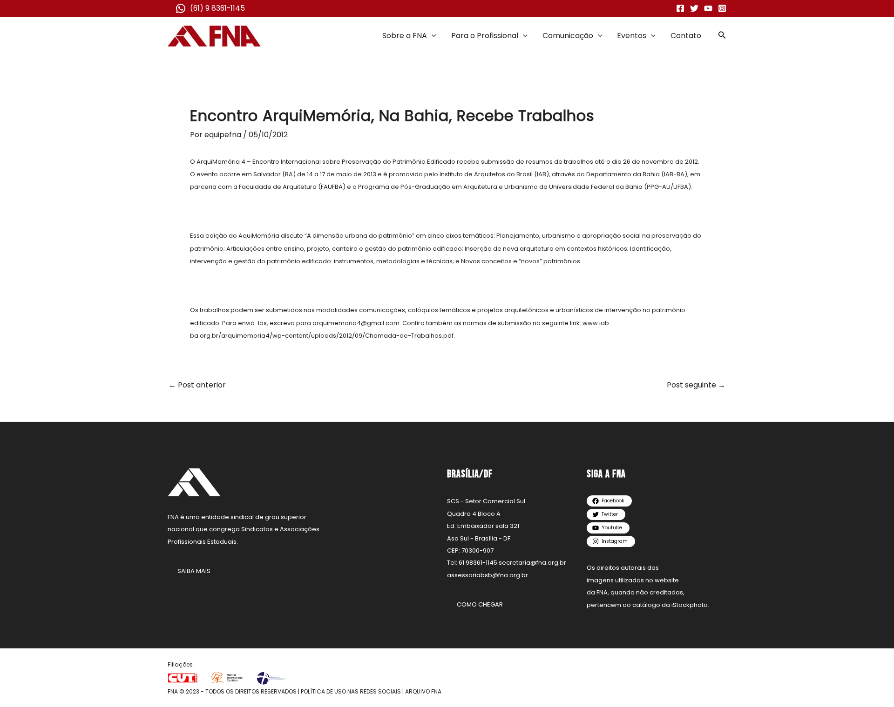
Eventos (631, 35)
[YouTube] (708, 8)
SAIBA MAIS (193, 571)
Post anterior (197, 385)
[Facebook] (680, 8)
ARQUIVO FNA (423, 691)
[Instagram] (722, 8)
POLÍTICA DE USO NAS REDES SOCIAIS (351, 691)
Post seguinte (696, 385)
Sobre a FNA (404, 35)
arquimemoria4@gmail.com (356, 323)
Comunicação (567, 35)
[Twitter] (694, 8)
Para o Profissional (484, 35)
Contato (685, 35)
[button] (431, 35)
